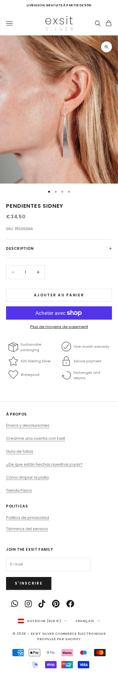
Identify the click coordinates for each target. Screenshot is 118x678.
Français (85, 620)
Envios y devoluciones (27, 425)
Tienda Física (19, 490)
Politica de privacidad (27, 517)
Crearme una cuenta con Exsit (35, 438)
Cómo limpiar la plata (27, 477)
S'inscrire (29, 583)
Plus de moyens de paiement (59, 327)
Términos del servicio (27, 529)
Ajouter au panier (59, 295)
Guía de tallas (19, 451)
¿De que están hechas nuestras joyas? (44, 464)
